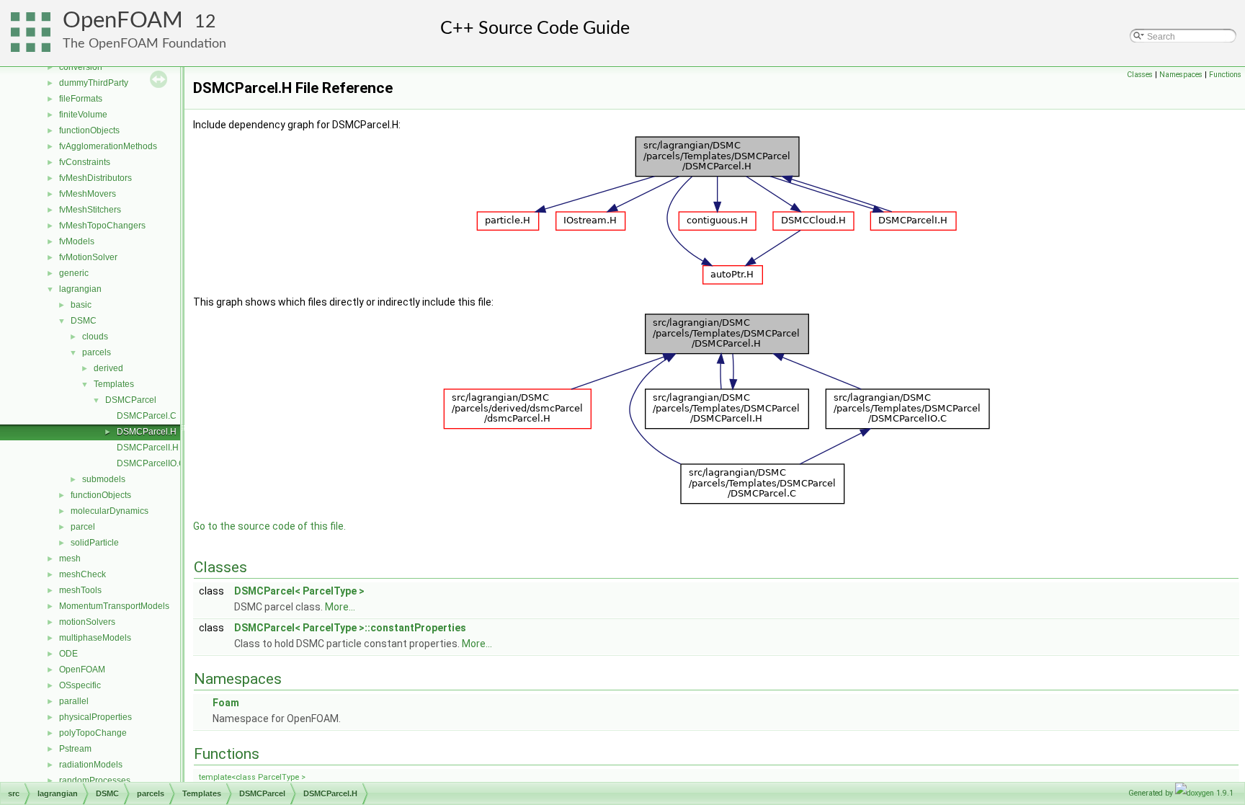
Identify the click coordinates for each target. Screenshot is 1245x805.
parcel (83, 527)
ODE (68, 654)
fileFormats (80, 99)
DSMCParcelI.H (148, 447)
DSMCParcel (130, 400)
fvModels (76, 241)
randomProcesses (94, 780)
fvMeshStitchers (90, 210)
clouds (95, 337)
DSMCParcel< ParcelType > (299, 591)
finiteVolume (83, 115)
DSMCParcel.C (147, 416)
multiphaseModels (95, 638)
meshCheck (82, 574)
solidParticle (95, 543)
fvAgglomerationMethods (108, 146)
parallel (74, 701)
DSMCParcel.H (147, 432)
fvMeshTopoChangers (102, 226)
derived (108, 368)
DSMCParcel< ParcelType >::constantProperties (350, 627)
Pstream (75, 749)
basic (81, 305)
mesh (70, 558)
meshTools (80, 590)
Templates (114, 384)
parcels (96, 352)
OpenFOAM (123, 20)
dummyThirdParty (93, 83)
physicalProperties (95, 717)
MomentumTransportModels (114, 606)
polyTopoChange (93, 733)
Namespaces (1180, 74)
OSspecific (80, 685)
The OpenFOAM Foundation (144, 43)
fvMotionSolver (88, 257)
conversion (80, 67)
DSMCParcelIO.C (151, 463)
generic (74, 273)
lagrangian (80, 289)
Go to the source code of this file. (269, 526)
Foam (226, 702)
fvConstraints (84, 162)
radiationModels (90, 765)
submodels (103, 479)
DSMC (84, 321)
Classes (1140, 74)
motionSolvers (87, 622)
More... (340, 607)
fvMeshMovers (87, 194)
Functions (1225, 74)
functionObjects (89, 130)
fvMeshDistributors (95, 178)
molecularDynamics (109, 511)
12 (205, 22)
